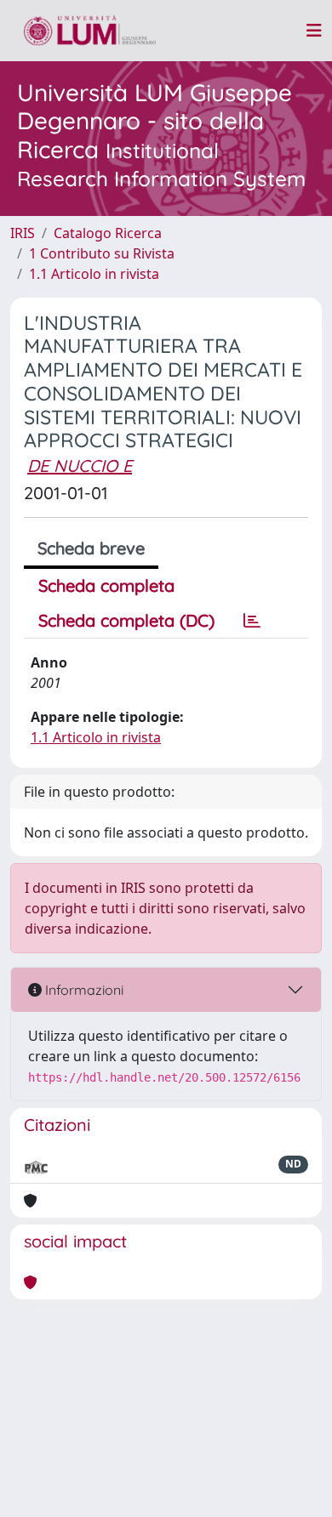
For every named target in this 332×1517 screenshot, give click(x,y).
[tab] (252, 621)
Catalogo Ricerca (108, 233)
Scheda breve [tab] (91, 548)
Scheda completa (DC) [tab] (126, 620)
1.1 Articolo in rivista (94, 273)
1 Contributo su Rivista (102, 253)
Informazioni (82, 989)
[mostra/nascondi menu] (314, 30)
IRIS (22, 233)
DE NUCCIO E (79, 465)
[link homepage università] (89, 30)
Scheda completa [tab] (106, 585)
